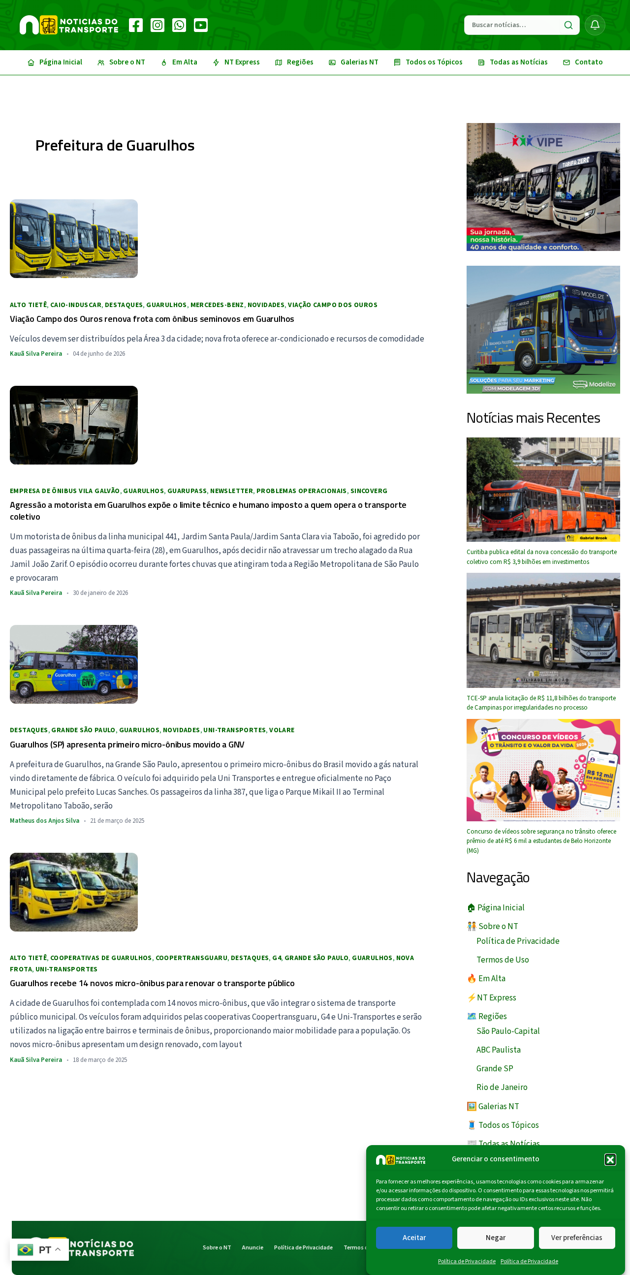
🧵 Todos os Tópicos (503, 1125)
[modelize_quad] (543, 329)
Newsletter (231, 491)
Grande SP (494, 1069)
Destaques (124, 305)
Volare (281, 730)
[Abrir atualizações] (595, 25)
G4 (276, 958)
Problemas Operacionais (301, 491)
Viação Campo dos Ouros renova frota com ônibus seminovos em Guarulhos (152, 318)
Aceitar (414, 1237)
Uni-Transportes (234, 730)
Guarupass (187, 491)
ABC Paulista (498, 1050)
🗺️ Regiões (487, 1017)
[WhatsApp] (179, 25)
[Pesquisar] (568, 25)
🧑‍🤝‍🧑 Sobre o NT (492, 927)
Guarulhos (166, 305)
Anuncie (252, 1248)
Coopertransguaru (191, 958)
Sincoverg (369, 491)
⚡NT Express (491, 998)
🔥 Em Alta (486, 979)
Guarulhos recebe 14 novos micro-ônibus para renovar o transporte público (152, 983)
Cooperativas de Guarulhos (101, 958)
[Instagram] (157, 25)
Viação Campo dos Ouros (333, 305)
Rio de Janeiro (502, 1087)
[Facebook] (136, 25)
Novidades (266, 305)
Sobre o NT (217, 1248)
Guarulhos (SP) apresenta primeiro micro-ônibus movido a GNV (127, 744)
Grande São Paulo (83, 730)
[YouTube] (201, 25)
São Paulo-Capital (508, 1031)
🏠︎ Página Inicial (496, 908)
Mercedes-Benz (217, 305)
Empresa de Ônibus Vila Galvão (65, 491)
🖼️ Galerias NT (493, 1107)
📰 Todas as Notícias (503, 1144)
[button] (610, 1159)
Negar (495, 1237)
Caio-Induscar (75, 305)
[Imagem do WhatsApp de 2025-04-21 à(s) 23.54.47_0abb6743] (543, 186)
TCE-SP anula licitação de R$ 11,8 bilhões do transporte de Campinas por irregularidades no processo (541, 703)
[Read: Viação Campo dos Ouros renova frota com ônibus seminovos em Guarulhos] (74, 238)
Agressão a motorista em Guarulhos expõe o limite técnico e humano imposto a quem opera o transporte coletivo (208, 510)
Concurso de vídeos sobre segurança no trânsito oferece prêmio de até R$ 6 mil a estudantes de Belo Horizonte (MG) (541, 841)
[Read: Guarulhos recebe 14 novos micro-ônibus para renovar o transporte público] (74, 892)
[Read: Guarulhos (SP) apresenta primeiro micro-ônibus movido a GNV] (74, 664)
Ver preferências (576, 1237)
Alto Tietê (28, 305)
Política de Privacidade (467, 1261)
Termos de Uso (502, 960)
